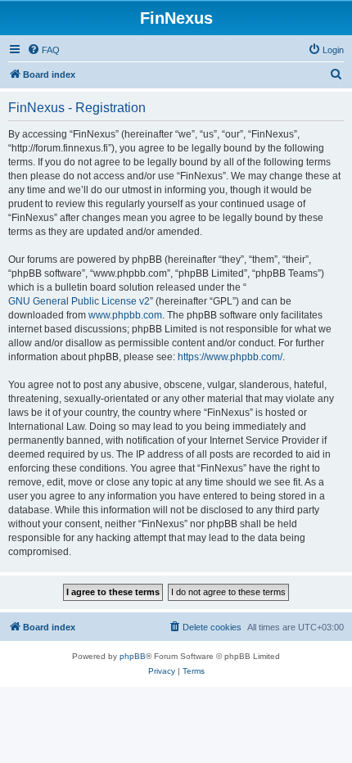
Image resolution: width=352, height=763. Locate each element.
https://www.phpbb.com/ (230, 357)
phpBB (133, 656)
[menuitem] (43, 50)
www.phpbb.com (125, 315)
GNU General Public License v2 (79, 301)
